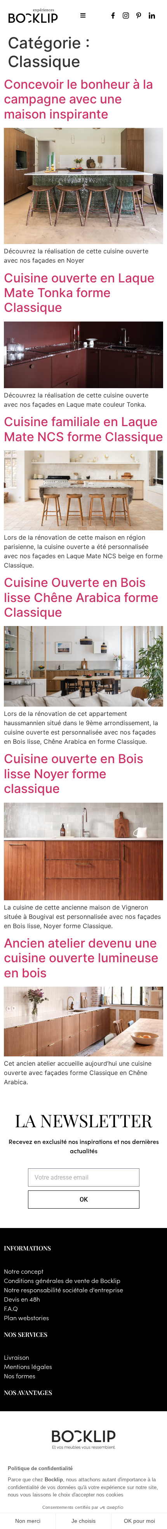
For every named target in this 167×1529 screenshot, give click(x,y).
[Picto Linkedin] (152, 15)
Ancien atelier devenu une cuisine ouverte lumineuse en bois (81, 958)
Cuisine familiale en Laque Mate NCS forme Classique (83, 429)
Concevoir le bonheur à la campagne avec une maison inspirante (78, 99)
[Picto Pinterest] (138, 15)
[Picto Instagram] (126, 15)
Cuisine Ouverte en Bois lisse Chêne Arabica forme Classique (81, 597)
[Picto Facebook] (113, 15)
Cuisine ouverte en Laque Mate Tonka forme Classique (79, 292)
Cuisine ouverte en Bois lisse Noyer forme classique (73, 773)
